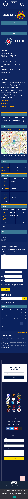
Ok (14, 496)
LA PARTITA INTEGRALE (7, 100)
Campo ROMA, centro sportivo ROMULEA (14, 129)
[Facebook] (8, 428)
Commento (4, 254)
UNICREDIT (4, 170)
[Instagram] (20, 428)
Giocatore (6, 178)
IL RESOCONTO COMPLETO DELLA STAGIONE (13, 338)
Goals (20, 178)
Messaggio (6, 448)
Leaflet (16, 153)
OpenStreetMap (22, 153)
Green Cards (23, 209)
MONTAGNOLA (5, 167)
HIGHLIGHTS (4, 103)
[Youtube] (16, 428)
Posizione (13, 178)
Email (2, 276)
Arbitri (3, 226)
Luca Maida (5, 212)
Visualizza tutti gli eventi (21, 332)
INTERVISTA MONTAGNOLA (8, 106)
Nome (3, 272)
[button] (5, 3)
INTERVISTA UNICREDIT (7, 110)
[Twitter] (12, 428)
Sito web (3, 280)
